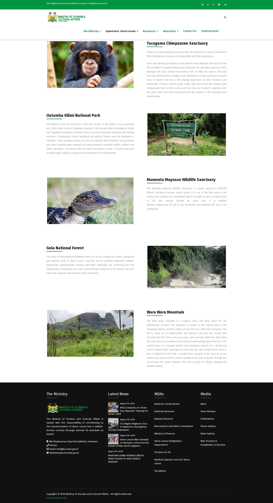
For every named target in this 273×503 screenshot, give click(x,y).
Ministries (169, 31)
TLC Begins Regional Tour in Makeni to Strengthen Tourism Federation (127, 426)
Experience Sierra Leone (121, 31)
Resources (149, 31)
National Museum (164, 411)
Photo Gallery (208, 426)
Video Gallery (207, 433)
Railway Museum (163, 418)
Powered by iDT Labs (56, 498)
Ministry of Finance (164, 433)
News (203, 403)
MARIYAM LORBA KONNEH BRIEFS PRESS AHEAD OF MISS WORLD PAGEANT (126, 458)
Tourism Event (209, 31)
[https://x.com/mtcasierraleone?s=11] (202, 4)
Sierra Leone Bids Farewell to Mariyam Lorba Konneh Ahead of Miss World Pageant (128, 442)
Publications (207, 418)
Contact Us (189, 31)
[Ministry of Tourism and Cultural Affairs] (66, 16)
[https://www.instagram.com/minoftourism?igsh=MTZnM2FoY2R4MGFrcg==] (213, 4)
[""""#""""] (208, 4)
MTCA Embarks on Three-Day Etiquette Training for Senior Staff (128, 410)
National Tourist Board (167, 403)
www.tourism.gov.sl (68, 452)
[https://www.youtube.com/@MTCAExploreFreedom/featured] (219, 4)
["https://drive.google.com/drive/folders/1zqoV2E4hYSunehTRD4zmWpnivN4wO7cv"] (225, 4)
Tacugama (160, 470)
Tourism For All (162, 452)
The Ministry (90, 31)
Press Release (207, 411)
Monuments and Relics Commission (173, 426)
